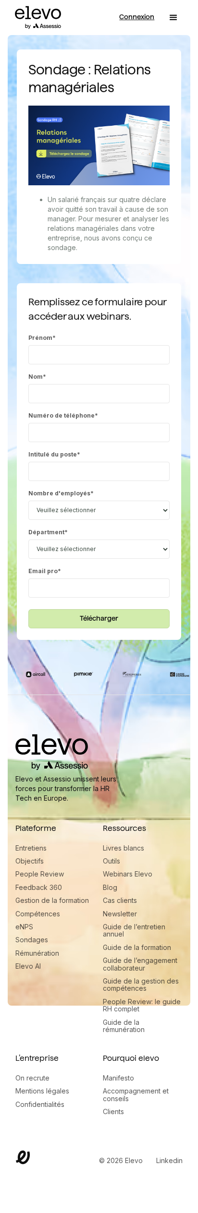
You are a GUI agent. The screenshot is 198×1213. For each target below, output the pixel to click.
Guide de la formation (137, 947)
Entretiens (31, 848)
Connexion (136, 17)
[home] (35, 17)
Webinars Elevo (127, 873)
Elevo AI (28, 966)
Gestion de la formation (52, 900)
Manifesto (118, 1077)
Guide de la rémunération (124, 1026)
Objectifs (29, 861)
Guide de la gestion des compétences (141, 984)
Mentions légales (42, 1090)
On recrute (32, 1077)
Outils (111, 861)
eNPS (24, 926)
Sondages (31, 939)
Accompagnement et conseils (136, 1094)
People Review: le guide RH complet (142, 1005)
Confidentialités (39, 1104)
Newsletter (120, 913)
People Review (39, 873)
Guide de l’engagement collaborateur (140, 964)
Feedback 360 (38, 887)
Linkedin (169, 1160)
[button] (173, 17)
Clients (113, 1111)
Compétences (37, 913)
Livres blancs (123, 848)
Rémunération (37, 953)
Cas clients (120, 900)
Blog (110, 887)
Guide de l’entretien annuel (134, 930)
